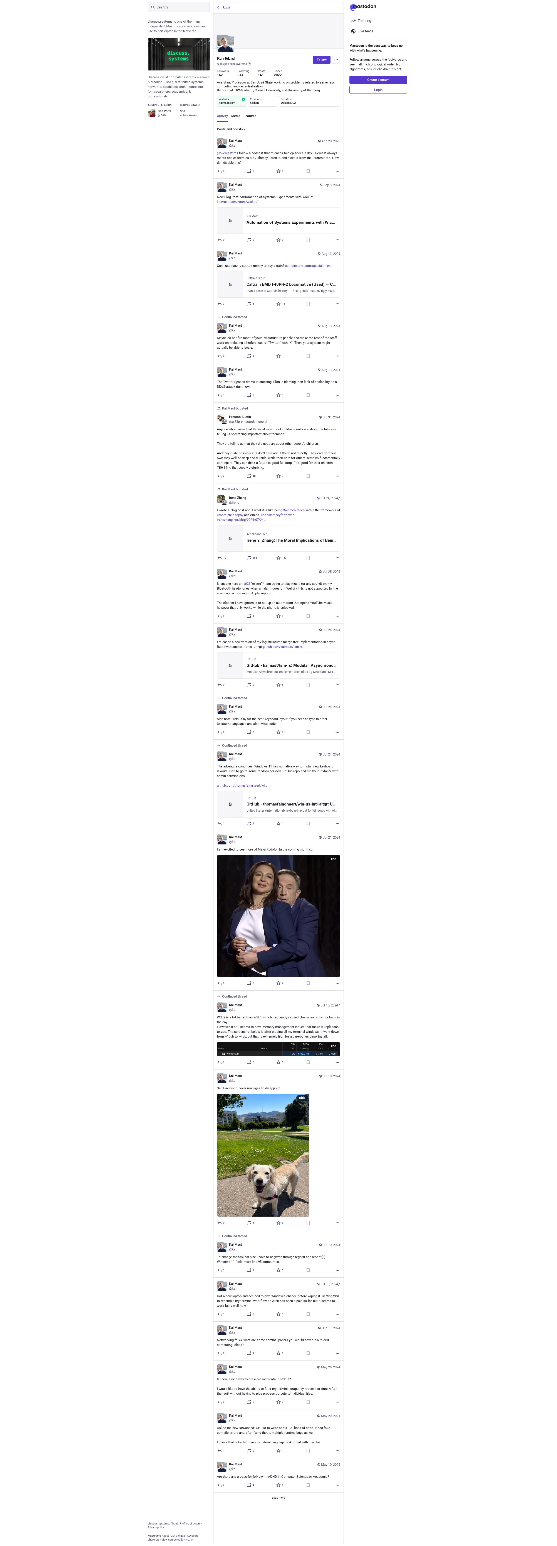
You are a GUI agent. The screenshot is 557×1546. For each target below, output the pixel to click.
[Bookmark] (308, 171)
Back (226, 8)
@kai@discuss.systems (232, 63)
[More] (337, 171)
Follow (322, 60)
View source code (172, 1539)
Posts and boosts (230, 129)
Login (378, 90)
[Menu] (336, 60)
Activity (222, 116)
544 (240, 75)
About (174, 1523)
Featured (250, 116)
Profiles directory (190, 1523)
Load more (278, 1497)
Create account (378, 80)
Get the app (178, 1535)
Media (235, 116)
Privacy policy (156, 1527)
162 (220, 75)
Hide (333, 859)
